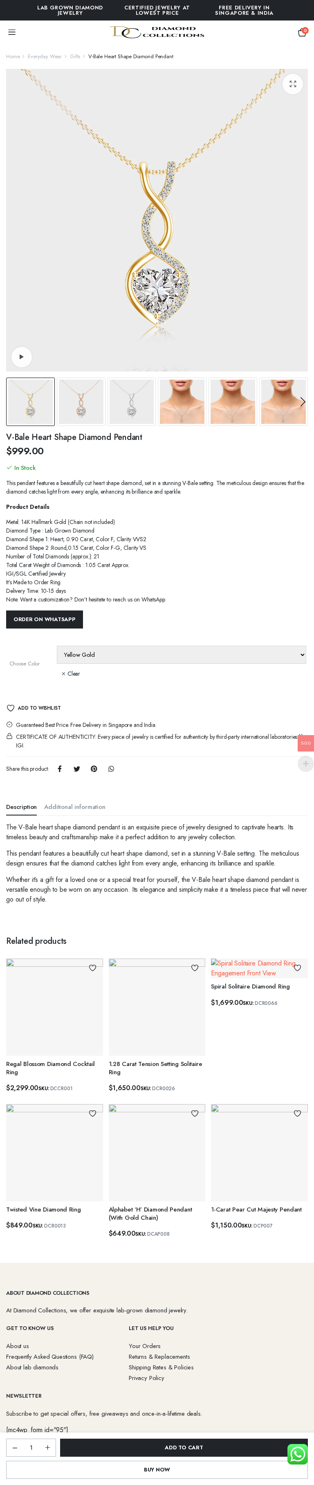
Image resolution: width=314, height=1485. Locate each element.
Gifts (75, 56)
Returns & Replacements (159, 1356)
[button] (293, 84)
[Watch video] (21, 357)
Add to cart (184, 1447)
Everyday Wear (45, 56)
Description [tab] (21, 806)
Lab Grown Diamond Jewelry (70, 10)
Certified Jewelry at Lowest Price (157, 10)
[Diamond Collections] (157, 32)
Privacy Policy (146, 1378)
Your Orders (145, 1346)
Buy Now (157, 1470)
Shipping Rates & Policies (161, 1367)
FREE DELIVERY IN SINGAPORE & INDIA (244, 10)
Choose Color (24, 663)
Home (13, 56)
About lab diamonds (32, 1367)
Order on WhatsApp (44, 619)
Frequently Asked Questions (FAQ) (50, 1356)
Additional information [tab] (74, 806)
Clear (73, 674)
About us (17, 1346)
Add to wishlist (39, 708)
